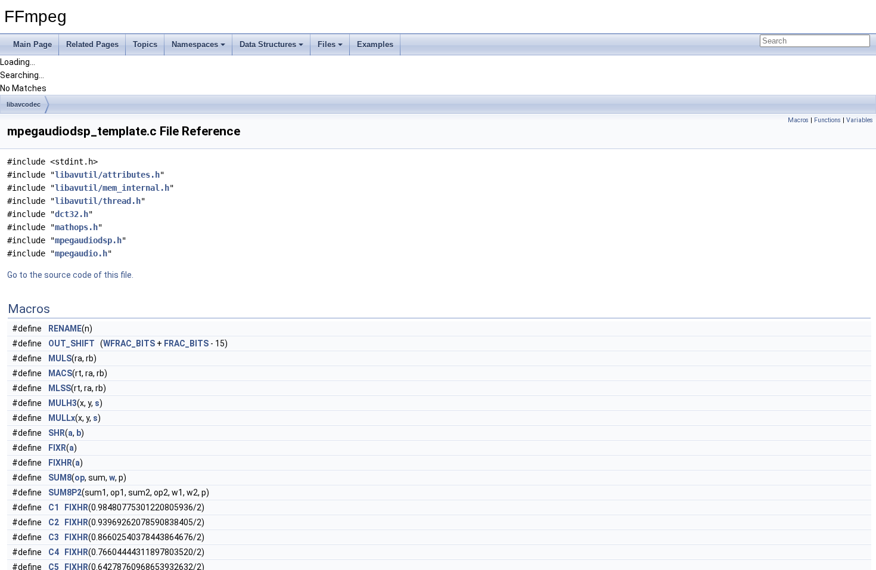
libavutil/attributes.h (107, 174)
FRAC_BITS (186, 343)
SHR (56, 433)
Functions (827, 120)
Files (327, 44)
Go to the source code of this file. (70, 275)
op (79, 477)
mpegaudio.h (81, 253)
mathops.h (76, 227)
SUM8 (60, 477)
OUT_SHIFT (71, 343)
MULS (60, 358)
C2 (53, 522)
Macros (798, 120)
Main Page (32, 44)
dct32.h (71, 214)
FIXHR (60, 462)
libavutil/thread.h (98, 201)
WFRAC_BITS (129, 343)
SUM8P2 (65, 492)
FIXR (57, 448)
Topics (145, 44)
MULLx (61, 418)
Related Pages (92, 44)
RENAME (65, 328)
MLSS (59, 388)
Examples (375, 44)
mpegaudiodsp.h (88, 240)
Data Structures (268, 44)
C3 (53, 537)
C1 (53, 507)
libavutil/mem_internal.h (112, 188)
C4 (53, 552)
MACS (60, 373)
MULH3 (62, 403)
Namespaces (195, 44)
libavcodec (24, 104)
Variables (859, 120)
